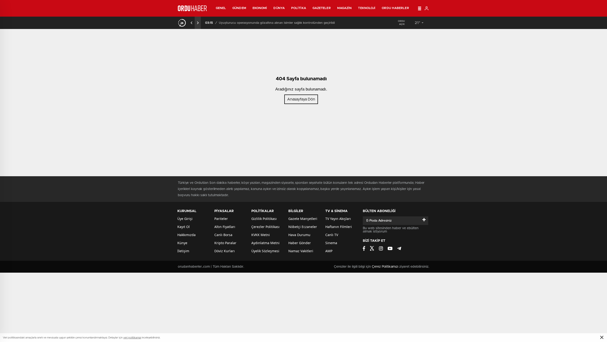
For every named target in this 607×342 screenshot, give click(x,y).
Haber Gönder (299, 243)
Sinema (331, 243)
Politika (298, 8)
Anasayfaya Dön (301, 99)
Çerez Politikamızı (385, 266)
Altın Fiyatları (224, 226)
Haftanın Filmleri (338, 226)
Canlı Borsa (223, 235)
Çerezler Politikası (265, 226)
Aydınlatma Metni (265, 243)
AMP (328, 251)
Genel (221, 8)
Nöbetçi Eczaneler (302, 226)
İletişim (183, 251)
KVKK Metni (260, 235)
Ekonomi (260, 8)
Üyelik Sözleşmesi (265, 251)
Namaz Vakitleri (300, 251)
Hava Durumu (299, 235)
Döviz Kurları (224, 251)
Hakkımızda (186, 235)
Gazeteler (322, 8)
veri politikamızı (132, 337)
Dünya (279, 8)
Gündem (239, 8)
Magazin (344, 8)
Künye (182, 243)
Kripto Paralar (225, 243)
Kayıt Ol (183, 226)
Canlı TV (331, 235)
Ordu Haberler (395, 8)
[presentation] (192, 23)
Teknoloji (366, 8)
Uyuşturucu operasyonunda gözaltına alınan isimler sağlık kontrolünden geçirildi (277, 22)
